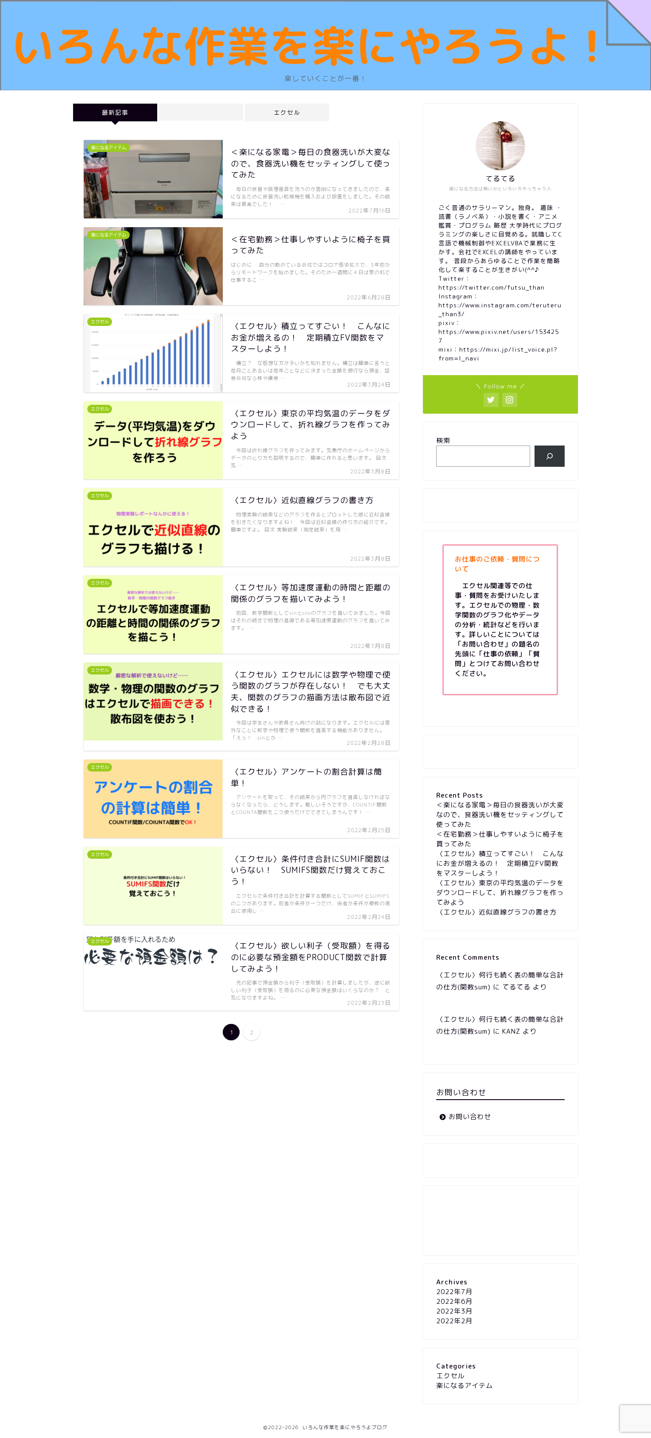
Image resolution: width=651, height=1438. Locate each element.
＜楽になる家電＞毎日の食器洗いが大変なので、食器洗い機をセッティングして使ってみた (500, 814)
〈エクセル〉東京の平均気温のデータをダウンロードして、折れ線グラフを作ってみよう (500, 892)
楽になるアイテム (464, 1385)
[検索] (550, 456)
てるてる (516, 987)
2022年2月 (454, 1321)
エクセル (287, 112)
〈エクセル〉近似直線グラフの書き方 (496, 912)
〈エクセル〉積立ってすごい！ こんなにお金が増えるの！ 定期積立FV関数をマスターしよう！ (500, 863)
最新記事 (115, 112)
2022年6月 (454, 1301)
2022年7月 (454, 1291)
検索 (443, 440)
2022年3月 (454, 1311)
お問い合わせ (470, 1116)
